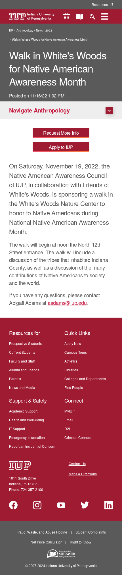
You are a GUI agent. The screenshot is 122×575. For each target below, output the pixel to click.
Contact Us (77, 463)
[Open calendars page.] (66, 16)
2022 (48, 30)
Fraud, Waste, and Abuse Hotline (41, 532)
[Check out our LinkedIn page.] (108, 505)
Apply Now (72, 343)
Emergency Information (27, 437)
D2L (67, 428)
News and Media (22, 387)
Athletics (70, 361)
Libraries (71, 369)
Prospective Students (25, 343)
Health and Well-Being (26, 419)
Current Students (22, 352)
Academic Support (23, 411)
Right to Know (80, 541)
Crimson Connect (77, 437)
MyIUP (69, 411)
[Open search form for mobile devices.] (92, 16)
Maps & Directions (83, 473)
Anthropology (24, 30)
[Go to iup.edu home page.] (20, 464)
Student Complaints (90, 532)
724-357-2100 (32, 489)
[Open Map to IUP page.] (79, 16)
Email (68, 419)
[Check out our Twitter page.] (85, 505)
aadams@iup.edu (67, 302)
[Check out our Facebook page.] (13, 505)
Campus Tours (75, 352)
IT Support (17, 428)
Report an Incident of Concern (32, 446)
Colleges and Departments (85, 378)
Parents (15, 378)
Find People (73, 387)
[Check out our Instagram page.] (37, 505)
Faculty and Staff (22, 361)
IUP (11, 30)
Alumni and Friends (24, 369)
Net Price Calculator (46, 541)
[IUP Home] (31, 16)
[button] (104, 16)
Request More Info (61, 133)
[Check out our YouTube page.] (61, 505)
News (39, 30)
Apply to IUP (61, 147)
